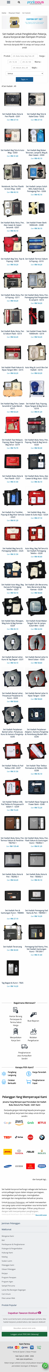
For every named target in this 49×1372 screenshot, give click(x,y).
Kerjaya (5, 1273)
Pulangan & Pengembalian (12, 1248)
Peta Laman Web (8, 1298)
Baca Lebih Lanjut (41, 1215)
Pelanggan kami (8, 1265)
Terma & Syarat (18, 1352)
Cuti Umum (6, 1294)
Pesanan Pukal (14, 13)
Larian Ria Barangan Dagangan (14, 1290)
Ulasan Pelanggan (9, 1269)
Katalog (5, 1257)
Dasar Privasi (31, 1352)
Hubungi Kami (7, 1252)
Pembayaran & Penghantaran (13, 1244)
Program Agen (7, 1281)
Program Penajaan (9, 1277)
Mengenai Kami (8, 1236)
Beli (3, 1240)
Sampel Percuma (8, 1286)
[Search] (19, 2)
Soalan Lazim (7, 1261)
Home (4, 13)
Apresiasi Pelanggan (16, 1202)
